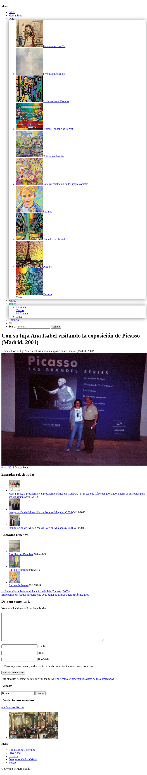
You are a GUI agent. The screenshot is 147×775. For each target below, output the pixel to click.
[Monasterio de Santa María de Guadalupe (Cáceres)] (33, 737)
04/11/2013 (7, 467)
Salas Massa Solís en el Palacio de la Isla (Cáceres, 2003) (35, 591)
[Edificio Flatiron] (14, 566)
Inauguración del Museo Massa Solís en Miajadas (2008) (41, 512)
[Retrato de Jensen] (14, 582)
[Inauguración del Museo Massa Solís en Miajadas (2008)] (14, 509)
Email (40, 652)
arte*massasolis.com (12, 707)
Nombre (42, 646)
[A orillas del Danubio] (14, 550)
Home (4, 351)
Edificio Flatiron (18, 569)
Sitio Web (43, 659)
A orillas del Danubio (21, 554)
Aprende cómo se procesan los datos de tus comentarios (82, 678)
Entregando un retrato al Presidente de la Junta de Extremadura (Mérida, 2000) (47, 594)
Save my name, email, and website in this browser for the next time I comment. (49, 666)
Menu (4, 6)
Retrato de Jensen (19, 585)
